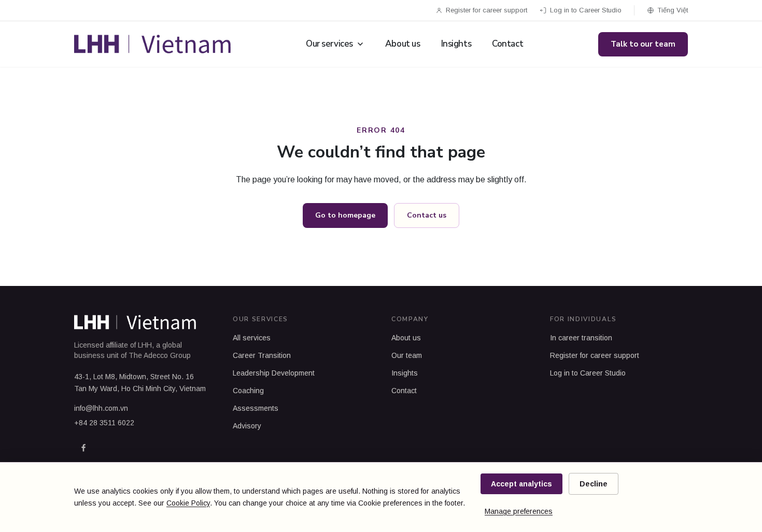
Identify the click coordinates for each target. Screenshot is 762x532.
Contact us (426, 215)
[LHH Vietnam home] (152, 44)
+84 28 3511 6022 (104, 423)
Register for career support (486, 10)
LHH (145, 345)
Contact (507, 44)
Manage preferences (519, 511)
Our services (329, 44)
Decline (594, 484)
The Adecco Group (160, 355)
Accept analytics (521, 484)
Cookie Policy (188, 503)
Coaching (248, 390)
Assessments (255, 408)
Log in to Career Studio (586, 10)
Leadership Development (274, 373)
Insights (456, 44)
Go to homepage (345, 215)
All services (252, 338)
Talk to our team (643, 44)
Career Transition (262, 355)
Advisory (247, 426)
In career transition (581, 338)
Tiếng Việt (672, 10)
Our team (406, 355)
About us (402, 44)
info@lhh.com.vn (101, 408)
